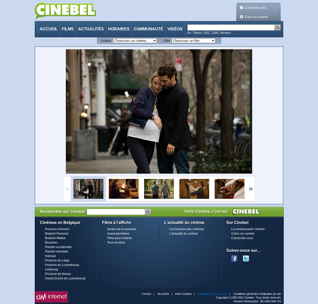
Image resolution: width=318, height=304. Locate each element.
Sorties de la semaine (121, 229)
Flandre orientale (56, 251)
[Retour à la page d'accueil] (65, 10)
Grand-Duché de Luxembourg (65, 278)
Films (68, 29)
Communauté (148, 29)
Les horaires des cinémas (186, 229)
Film (167, 41)
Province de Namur (58, 274)
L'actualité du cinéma (183, 233)
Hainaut (50, 256)
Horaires (118, 29)
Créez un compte (256, 17)
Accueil (49, 29)
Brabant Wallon (55, 238)
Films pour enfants (119, 238)
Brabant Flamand (56, 233)
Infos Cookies (183, 293)
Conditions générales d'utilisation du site (257, 293)
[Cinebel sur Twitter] (248, 257)
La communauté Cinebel (248, 229)
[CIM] (51, 292)
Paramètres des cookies (212, 293)
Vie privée (163, 293)
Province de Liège (57, 260)
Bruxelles (51, 242)
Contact (146, 293)
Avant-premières (118, 233)
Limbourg (51, 269)
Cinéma (106, 41)
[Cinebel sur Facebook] (234, 257)
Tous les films (116, 242)
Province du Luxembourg (62, 265)
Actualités (91, 29)
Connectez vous (256, 7)
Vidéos (175, 29)
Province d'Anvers (57, 229)
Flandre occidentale (58, 247)
